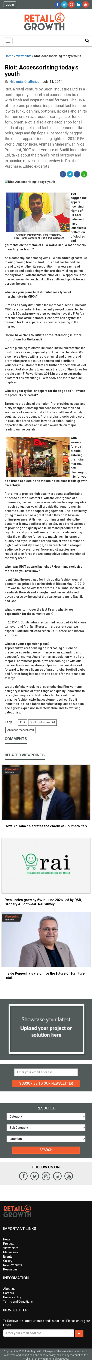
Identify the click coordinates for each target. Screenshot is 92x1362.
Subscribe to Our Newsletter (46, 1083)
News (7, 1239)
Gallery (7, 1261)
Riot (22, 722)
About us (9, 1288)
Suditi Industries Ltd (42, 722)
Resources (10, 1269)
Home (9, 56)
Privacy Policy (12, 1297)
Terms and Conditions (18, 1301)
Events (7, 1256)
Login (10, 4)
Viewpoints (23, 56)
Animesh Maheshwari (20, 729)
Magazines (10, 1252)
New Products (12, 1265)
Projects (8, 1243)
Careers (8, 1293)
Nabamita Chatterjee (24, 82)
